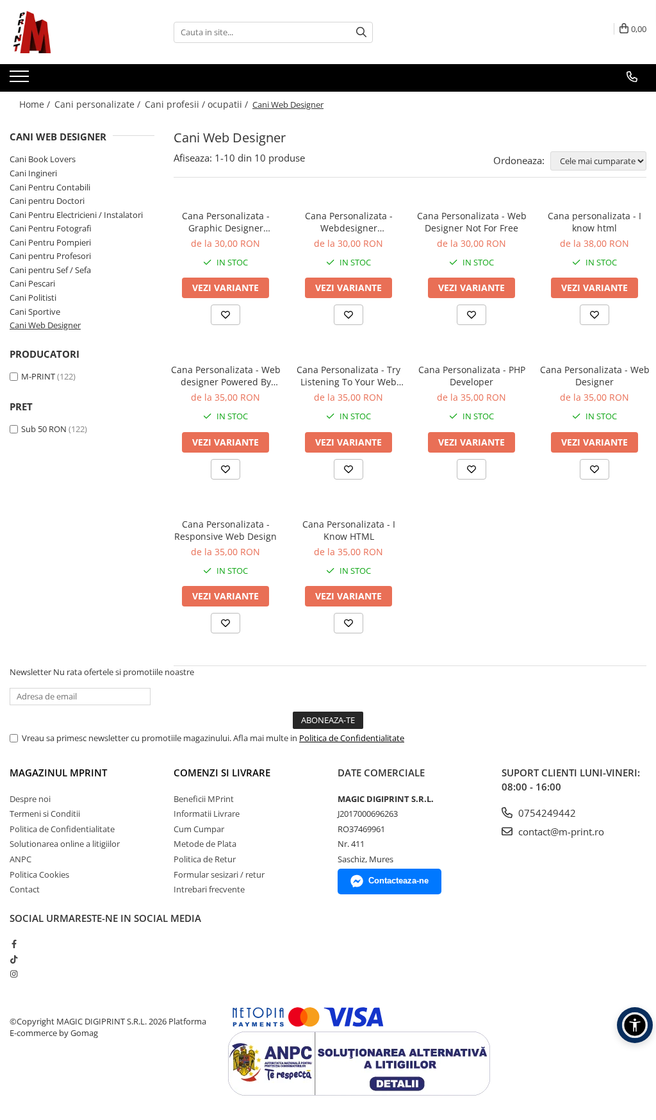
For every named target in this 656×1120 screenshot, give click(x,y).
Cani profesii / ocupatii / (197, 104)
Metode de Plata (205, 843)
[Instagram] (14, 974)
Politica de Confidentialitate (351, 738)
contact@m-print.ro (560, 831)
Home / (36, 104)
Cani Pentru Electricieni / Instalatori (76, 215)
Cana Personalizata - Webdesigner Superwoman (349, 222)
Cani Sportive (35, 311)
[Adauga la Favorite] (225, 315)
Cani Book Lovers (43, 159)
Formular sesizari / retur (219, 874)
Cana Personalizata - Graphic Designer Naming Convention (226, 222)
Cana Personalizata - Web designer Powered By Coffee (226, 376)
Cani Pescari (32, 283)
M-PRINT (38, 376)
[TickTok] (14, 959)
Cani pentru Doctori (47, 200)
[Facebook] (14, 943)
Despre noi (30, 799)
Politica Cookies (39, 874)
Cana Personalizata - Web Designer (595, 376)
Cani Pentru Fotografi (51, 228)
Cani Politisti (33, 297)
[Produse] (21, 80)
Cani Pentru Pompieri (50, 242)
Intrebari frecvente (209, 889)
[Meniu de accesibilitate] (635, 1025)
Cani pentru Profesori (50, 256)
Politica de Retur (205, 859)
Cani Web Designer (45, 325)
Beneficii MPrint (204, 799)
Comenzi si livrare (222, 772)
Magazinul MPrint (58, 772)
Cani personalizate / (98, 104)
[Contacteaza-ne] (632, 77)
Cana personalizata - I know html (594, 222)
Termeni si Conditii (45, 813)
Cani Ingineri (33, 173)
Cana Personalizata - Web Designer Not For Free (472, 222)
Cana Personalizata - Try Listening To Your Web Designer (348, 376)
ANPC (20, 859)
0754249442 (546, 813)
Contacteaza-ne (398, 880)
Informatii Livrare (207, 813)
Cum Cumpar (199, 829)
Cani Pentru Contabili (50, 187)
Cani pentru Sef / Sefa (50, 270)
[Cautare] (361, 32)
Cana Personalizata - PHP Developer (471, 376)
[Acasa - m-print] (74, 32)
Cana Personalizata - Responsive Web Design (225, 530)
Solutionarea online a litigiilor (65, 843)
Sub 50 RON (44, 429)
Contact (25, 889)
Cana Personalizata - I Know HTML (348, 530)
